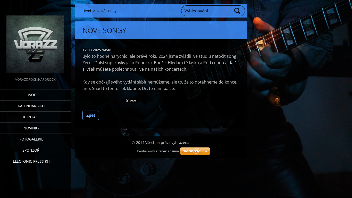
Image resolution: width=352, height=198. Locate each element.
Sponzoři (31, 150)
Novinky (31, 128)
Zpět (90, 115)
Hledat (237, 11)
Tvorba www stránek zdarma (157, 151)
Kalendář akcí (31, 105)
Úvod (32, 94)
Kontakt (31, 116)
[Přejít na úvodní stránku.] (35, 38)
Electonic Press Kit (31, 161)
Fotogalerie (31, 139)
